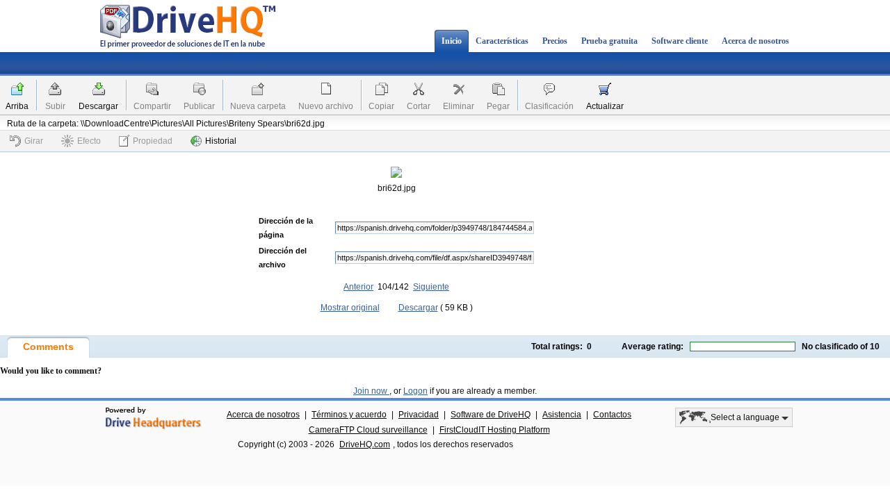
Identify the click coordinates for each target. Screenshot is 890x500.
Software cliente (680, 41)
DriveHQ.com (364, 444)
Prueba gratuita (609, 41)
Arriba (17, 106)
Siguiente (431, 287)
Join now (371, 391)
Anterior (358, 287)
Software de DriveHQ (491, 414)
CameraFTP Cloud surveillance (368, 430)
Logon (415, 391)
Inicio (452, 41)
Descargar (98, 106)
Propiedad (152, 141)
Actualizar (605, 106)
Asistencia (561, 414)
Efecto (89, 141)
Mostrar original (350, 307)
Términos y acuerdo (349, 414)
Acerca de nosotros (755, 41)
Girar (33, 141)
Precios (554, 41)
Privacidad (418, 414)
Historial (220, 141)
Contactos (612, 414)
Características (502, 41)
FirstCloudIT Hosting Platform (494, 430)
